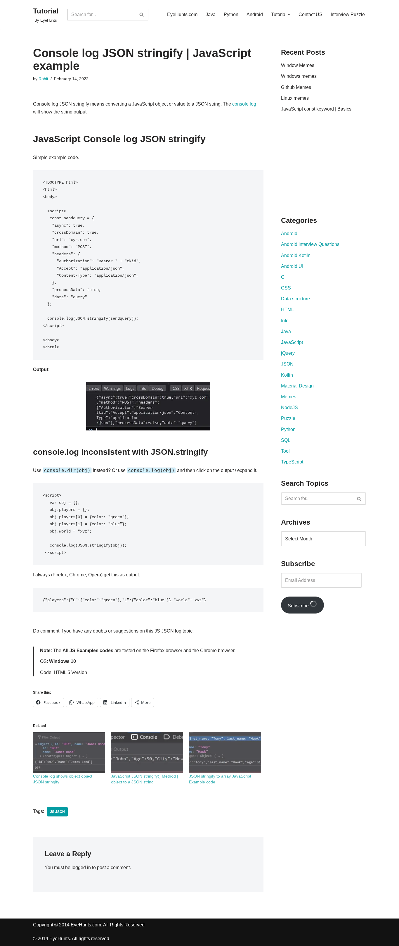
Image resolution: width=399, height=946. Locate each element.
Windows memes (299, 76)
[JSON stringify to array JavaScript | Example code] (225, 752)
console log (244, 103)
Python (231, 14)
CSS (286, 287)
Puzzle (288, 418)
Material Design (297, 385)
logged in (81, 867)
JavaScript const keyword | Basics (316, 108)
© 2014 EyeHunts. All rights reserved (71, 938)
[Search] (141, 14)
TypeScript (292, 461)
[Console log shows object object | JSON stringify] (69, 752)
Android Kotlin (295, 255)
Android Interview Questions (310, 244)
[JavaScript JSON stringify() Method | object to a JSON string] (147, 752)
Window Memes (297, 65)
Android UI (292, 266)
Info (285, 320)
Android (255, 14)
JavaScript (292, 342)
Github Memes (296, 87)
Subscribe (299, 605)
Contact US (310, 14)
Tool (285, 451)
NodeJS (289, 407)
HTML (287, 309)
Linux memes (295, 98)
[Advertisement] (330, 165)
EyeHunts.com (182, 14)
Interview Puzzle (348, 14)
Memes (288, 396)
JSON (287, 363)
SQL (285, 440)
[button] (289, 14)
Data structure (295, 298)
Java (211, 14)
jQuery (288, 353)
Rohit (43, 78)
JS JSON (57, 812)
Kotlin (287, 375)
